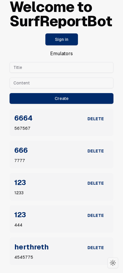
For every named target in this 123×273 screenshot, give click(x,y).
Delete (95, 118)
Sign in (61, 39)
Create (62, 98)
